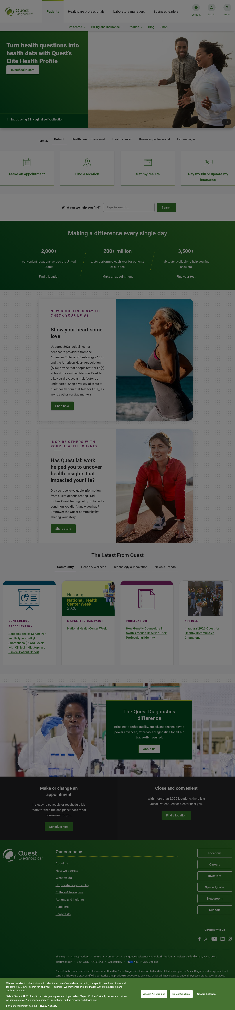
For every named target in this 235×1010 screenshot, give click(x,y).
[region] (117, 994)
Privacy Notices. (48, 1006)
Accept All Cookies (154, 994)
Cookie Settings (206, 994)
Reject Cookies (181, 994)
